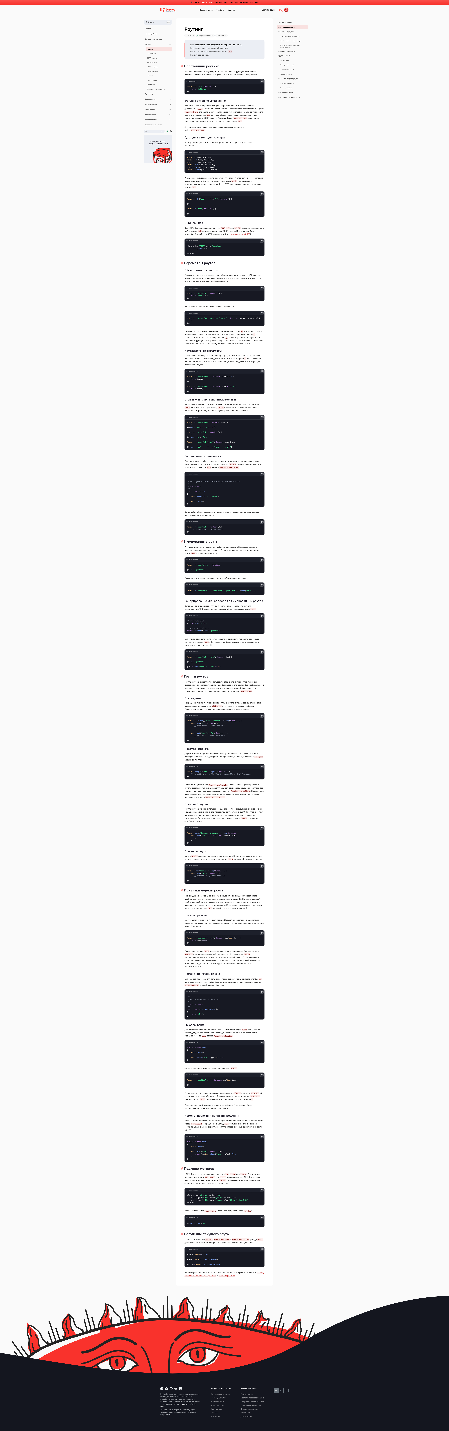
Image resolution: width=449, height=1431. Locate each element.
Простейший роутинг (201, 66)
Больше (232, 10)
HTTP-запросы (152, 67)
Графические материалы (252, 1401)
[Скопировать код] (262, 81)
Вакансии (215, 1416)
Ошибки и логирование (156, 89)
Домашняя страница (220, 1394)
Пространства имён (197, 748)
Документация (268, 10)
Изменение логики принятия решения (212, 1115)
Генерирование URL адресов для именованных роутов (224, 601)
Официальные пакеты (153, 125)
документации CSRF (240, 234)
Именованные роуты (201, 541)
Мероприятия (217, 1405)
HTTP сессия (152, 80)
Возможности (206, 10)
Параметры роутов (199, 263)
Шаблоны (150, 76)
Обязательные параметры (201, 270)
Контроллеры (152, 62)
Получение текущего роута (206, 1234)
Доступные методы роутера (205, 137)
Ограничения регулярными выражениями (211, 399)
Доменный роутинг (197, 804)
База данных (150, 109)
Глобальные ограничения (203, 456)
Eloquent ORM (150, 114)
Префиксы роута (195, 851)
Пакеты (214, 1413)
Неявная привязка (196, 915)
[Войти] (286, 9)
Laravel (185, 1404)
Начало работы (151, 34)
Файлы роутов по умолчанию (205, 100)
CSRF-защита (152, 58)
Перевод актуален (206, 36)
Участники (245, 1413)
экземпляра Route (227, 1275)
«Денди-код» (205, 2)
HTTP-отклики (152, 71)
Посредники (151, 53)
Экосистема (216, 1409)
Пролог (148, 29)
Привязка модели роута (203, 890)
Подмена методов (199, 1169)
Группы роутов (196, 676)
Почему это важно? (199, 55)
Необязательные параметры (203, 350)
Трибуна (220, 10)
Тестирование (151, 120)
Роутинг (150, 49)
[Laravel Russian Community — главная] (168, 10)
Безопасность (150, 99)
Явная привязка (194, 1024)
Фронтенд (149, 94)
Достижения (246, 1416)
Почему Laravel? (218, 1398)
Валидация (151, 85)
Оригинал (221, 36)
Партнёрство (247, 1394)
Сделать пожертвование (252, 1398)
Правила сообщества (251, 1405)
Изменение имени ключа (202, 973)
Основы (148, 44)
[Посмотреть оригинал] (171, 131)
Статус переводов (249, 1409)
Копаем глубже (151, 104)
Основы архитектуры (153, 39)
